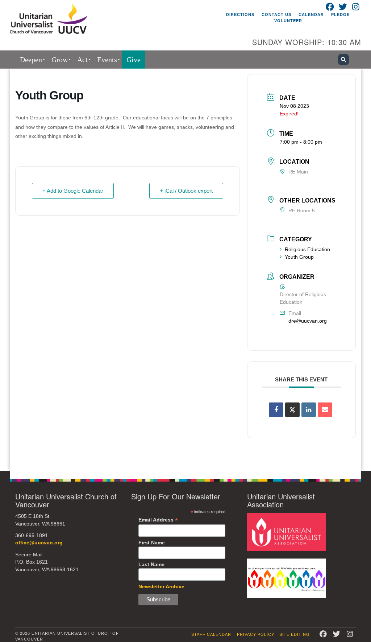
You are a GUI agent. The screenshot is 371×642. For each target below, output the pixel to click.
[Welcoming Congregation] (286, 578)
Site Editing (294, 634)
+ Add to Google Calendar (72, 191)
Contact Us (276, 14)
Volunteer (288, 21)
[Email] (325, 409)
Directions (240, 14)
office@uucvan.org (39, 542)
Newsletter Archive (161, 586)
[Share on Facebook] (276, 409)
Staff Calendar (211, 634)
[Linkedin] (308, 409)
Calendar (311, 14)
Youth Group (299, 257)
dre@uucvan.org (307, 321)
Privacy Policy (255, 634)
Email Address (158, 519)
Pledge (340, 14)
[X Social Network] (292, 409)
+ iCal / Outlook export (186, 191)
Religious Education (307, 249)
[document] (185, 270)
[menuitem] (31, 59)
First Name (151, 542)
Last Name (151, 564)
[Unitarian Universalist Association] (286, 532)
